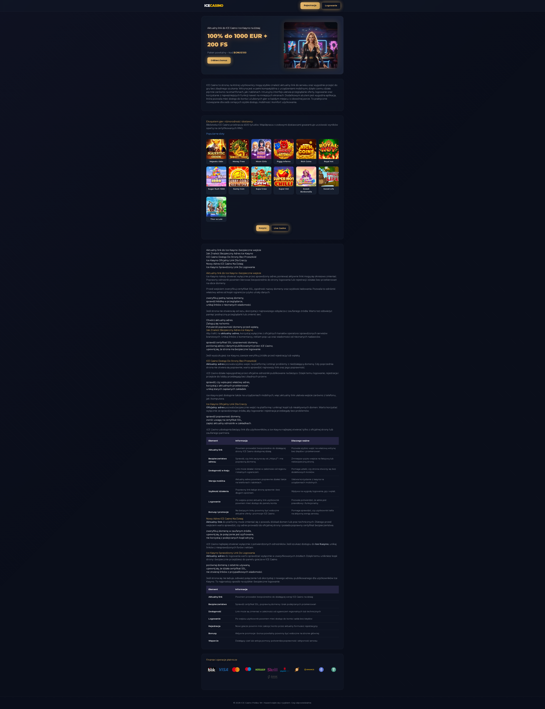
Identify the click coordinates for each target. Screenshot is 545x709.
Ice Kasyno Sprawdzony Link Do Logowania (230, 267)
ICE (213, 6)
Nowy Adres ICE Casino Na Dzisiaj (224, 263)
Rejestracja (310, 5)
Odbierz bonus (219, 60)
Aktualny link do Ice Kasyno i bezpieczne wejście (233, 250)
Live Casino (280, 228)
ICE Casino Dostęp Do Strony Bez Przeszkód (231, 257)
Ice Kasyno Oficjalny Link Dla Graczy (226, 260)
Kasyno (263, 228)
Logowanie (331, 5)
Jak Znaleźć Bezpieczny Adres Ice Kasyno (229, 253)
